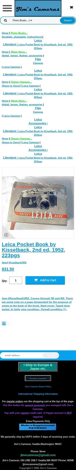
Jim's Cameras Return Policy (38, 387)
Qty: (4, 280)
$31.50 (8, 269)
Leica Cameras (11, 67)
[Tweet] (4, 324)
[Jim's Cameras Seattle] (38, 8)
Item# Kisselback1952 (14, 262)
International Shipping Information (38, 393)
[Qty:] (17, 280)
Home (5, 33)
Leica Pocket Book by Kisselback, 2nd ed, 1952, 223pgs (33, 250)
